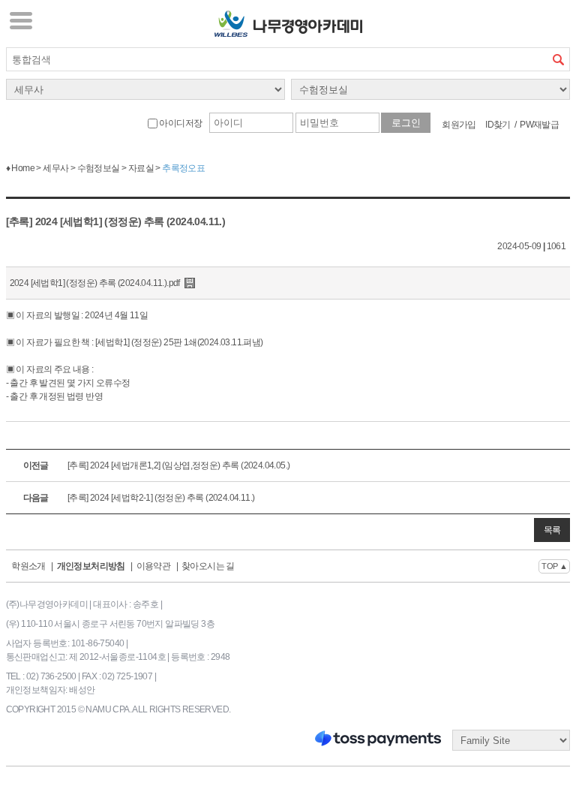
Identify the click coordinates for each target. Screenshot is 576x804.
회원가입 (459, 124)
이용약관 (153, 566)
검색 (558, 59)
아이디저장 (180, 123)
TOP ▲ (554, 566)
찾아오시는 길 (208, 566)
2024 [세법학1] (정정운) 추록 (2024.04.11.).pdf (95, 283)
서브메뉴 (21, 20)
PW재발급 (539, 124)
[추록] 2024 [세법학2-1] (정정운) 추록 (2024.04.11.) (139, 497)
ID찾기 (498, 124)
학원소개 (28, 566)
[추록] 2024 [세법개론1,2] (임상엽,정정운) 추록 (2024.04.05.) (156, 465)
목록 (552, 530)
